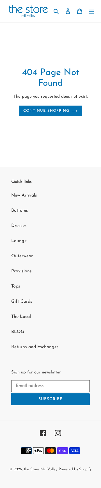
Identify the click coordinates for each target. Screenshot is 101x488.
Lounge (19, 241)
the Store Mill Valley (40, 469)
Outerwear (22, 256)
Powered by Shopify (75, 469)
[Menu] (91, 11)
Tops (15, 286)
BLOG (17, 332)
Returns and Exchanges (35, 347)
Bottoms (19, 210)
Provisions (21, 271)
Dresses (19, 226)
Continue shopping (46, 111)
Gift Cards (21, 301)
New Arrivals (24, 195)
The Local (21, 316)
